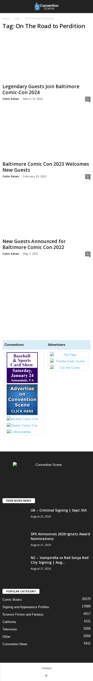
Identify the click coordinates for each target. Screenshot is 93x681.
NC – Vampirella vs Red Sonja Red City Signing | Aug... (60, 560)
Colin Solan (10, 99)
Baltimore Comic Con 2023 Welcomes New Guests (45, 167)
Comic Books (12, 599)
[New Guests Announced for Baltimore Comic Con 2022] (46, 213)
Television (9, 629)
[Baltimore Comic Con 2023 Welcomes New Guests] (46, 135)
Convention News (15, 644)
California (9, 622)
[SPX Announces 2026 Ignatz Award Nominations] (14, 550)
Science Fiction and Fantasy (23, 614)
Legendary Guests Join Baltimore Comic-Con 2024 (40, 89)
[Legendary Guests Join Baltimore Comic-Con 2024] (46, 58)
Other (6, 637)
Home (5, 18)
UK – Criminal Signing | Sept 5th (59, 510)
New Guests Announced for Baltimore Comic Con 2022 (34, 244)
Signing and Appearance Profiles (25, 607)
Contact (46, 668)
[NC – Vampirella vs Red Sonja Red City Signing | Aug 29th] (14, 583)
